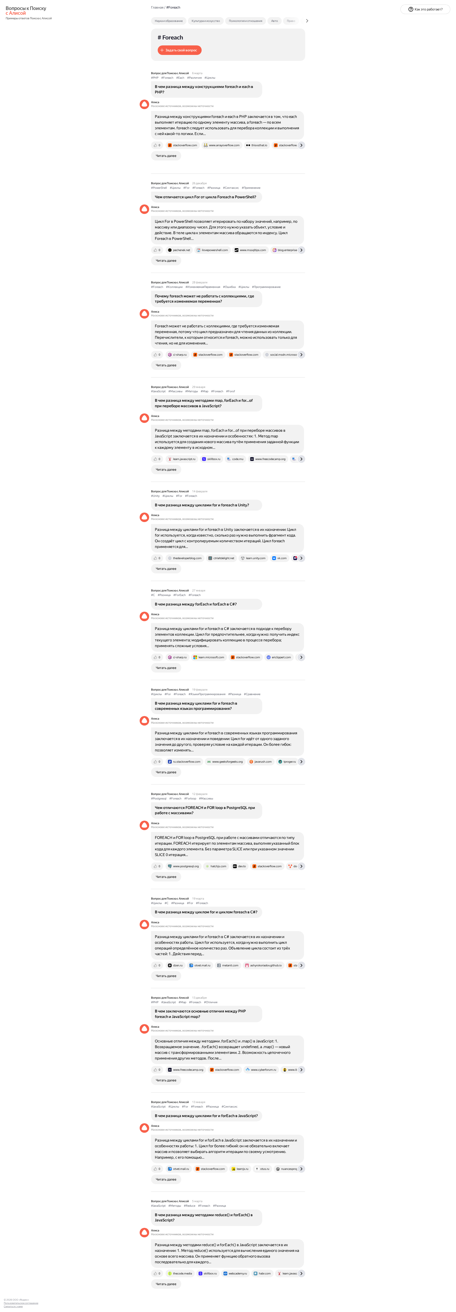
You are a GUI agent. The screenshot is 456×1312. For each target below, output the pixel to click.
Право (291, 21)
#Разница (213, 187)
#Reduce (189, 1205)
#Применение (251, 187)
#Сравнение (252, 694)
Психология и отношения (245, 21)
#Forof (230, 391)
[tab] (179, 21)
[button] (180, 50)
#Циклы (209, 77)
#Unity (155, 496)
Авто (274, 21)
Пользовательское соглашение (21, 1303)
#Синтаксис (231, 187)
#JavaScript (158, 391)
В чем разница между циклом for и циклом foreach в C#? (206, 912)
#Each (180, 77)
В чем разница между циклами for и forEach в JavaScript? (206, 1116)
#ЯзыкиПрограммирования (207, 694)
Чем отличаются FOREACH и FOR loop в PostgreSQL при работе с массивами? (205, 810)
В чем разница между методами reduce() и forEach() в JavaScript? (204, 1217)
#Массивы (175, 391)
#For (186, 187)
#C (153, 595)
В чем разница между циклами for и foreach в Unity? (202, 505)
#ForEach (179, 595)
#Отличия (210, 1002)
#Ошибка (229, 287)
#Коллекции (174, 287)
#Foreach (167, 77)
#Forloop (190, 798)
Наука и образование (169, 21)
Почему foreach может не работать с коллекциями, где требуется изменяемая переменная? (204, 299)
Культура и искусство (206, 21)
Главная (157, 7)
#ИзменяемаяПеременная (202, 287)
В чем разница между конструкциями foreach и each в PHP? (204, 89)
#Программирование (266, 287)
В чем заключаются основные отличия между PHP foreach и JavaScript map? (200, 1014)
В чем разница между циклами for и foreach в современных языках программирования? (196, 706)
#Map (204, 391)
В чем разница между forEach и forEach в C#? (196, 604)
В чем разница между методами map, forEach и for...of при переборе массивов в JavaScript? (204, 403)
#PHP (154, 77)
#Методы (191, 391)
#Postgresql (158, 798)
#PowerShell (159, 187)
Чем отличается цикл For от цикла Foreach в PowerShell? (205, 197)
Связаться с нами (13, 1306)
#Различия (194, 77)
